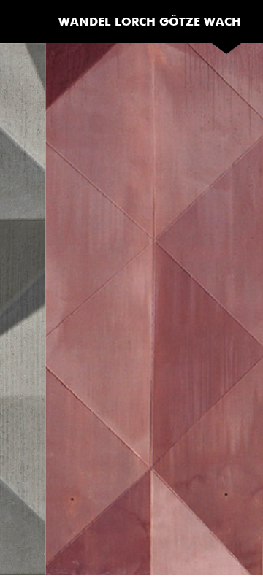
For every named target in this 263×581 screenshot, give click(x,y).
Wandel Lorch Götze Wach (149, 21)
